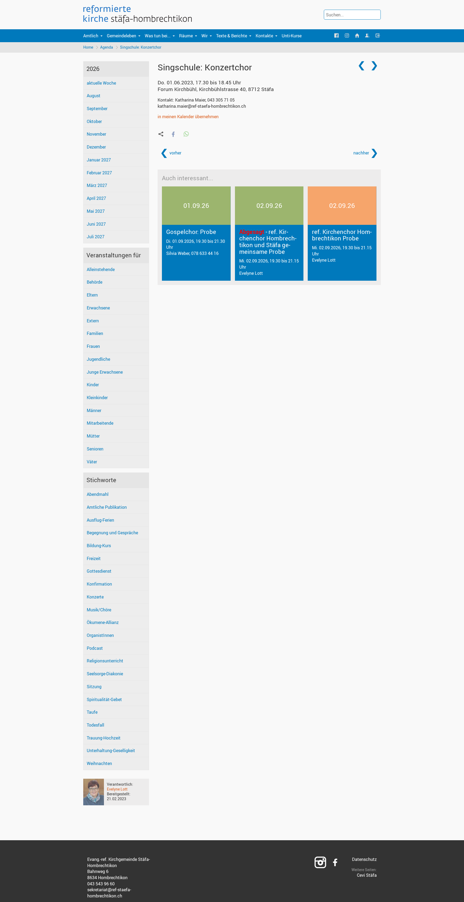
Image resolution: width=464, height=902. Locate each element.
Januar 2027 (99, 160)
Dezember (96, 147)
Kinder (93, 385)
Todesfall (95, 725)
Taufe (92, 712)
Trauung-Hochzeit (104, 738)
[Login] (378, 35)
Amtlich (90, 36)
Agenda (106, 47)
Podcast (95, 648)
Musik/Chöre (99, 610)
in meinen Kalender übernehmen (188, 117)
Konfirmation (99, 584)
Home (88, 47)
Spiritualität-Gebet (104, 699)
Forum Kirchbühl (216, 89)
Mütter (93, 436)
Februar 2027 (99, 173)
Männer (94, 410)
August (93, 96)
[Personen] (367, 35)
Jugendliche (98, 359)
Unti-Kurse (292, 36)
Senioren (95, 449)
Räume (186, 36)
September (97, 108)
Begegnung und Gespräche (112, 533)
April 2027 (96, 198)
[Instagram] (347, 35)
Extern (93, 321)
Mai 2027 (96, 211)
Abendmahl (97, 494)
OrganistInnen (100, 635)
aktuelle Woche (101, 83)
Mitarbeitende (100, 423)
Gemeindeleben (121, 36)
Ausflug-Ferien (100, 520)
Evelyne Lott (117, 789)
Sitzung (94, 687)
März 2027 (97, 185)
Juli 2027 (95, 237)
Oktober (94, 121)
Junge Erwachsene (105, 372)
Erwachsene (98, 308)
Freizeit (94, 558)
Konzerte (95, 597)
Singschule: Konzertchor (140, 47)
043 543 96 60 (101, 884)
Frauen (93, 346)
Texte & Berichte (231, 36)
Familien (95, 333)
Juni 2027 (96, 224)
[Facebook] (336, 35)
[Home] (357, 35)
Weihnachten (99, 763)
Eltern (92, 295)
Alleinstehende (101, 269)
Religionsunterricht (105, 661)
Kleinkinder (97, 398)
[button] (173, 134)
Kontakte (264, 36)
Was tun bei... (158, 36)
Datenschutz (364, 859)
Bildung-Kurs (99, 546)
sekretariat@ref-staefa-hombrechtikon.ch (109, 893)
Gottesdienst (99, 571)
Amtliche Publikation (107, 507)
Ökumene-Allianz (103, 622)
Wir (204, 36)
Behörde (94, 282)
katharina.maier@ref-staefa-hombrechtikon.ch (202, 106)
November (96, 134)
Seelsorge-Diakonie (105, 674)
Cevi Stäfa (367, 875)
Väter (92, 462)
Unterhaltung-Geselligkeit (111, 750)
